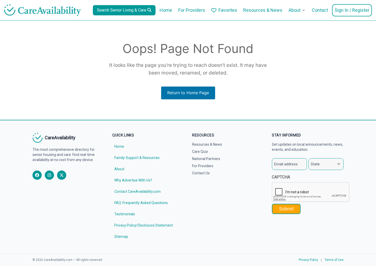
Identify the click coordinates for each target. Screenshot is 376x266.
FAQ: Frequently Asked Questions (141, 203)
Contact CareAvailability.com (137, 191)
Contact (320, 10)
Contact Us (201, 173)
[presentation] (311, 192)
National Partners (206, 159)
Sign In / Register (352, 10)
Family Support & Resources (137, 158)
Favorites (227, 10)
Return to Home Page (188, 92)
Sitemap (121, 237)
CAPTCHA (281, 177)
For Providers (191, 10)
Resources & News (262, 10)
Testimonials (124, 214)
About (295, 10)
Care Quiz (200, 152)
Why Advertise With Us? (133, 180)
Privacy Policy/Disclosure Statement (143, 225)
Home (166, 10)
